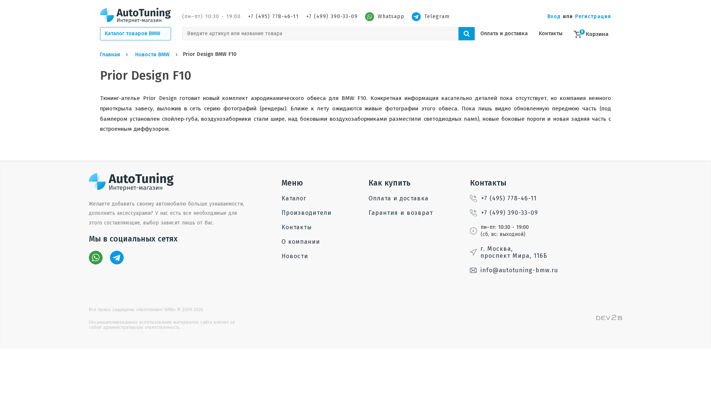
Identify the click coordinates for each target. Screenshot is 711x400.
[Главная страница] (135, 15)
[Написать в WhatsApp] (96, 257)
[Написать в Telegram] (117, 257)
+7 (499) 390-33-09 (332, 16)
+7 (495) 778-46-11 (273, 16)
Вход (554, 16)
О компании (300, 241)
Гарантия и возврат (400, 212)
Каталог (293, 198)
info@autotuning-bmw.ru (519, 270)
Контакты (551, 33)
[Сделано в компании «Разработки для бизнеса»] (609, 318)
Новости (294, 256)
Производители (306, 212)
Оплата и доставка (504, 33)
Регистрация (593, 16)
